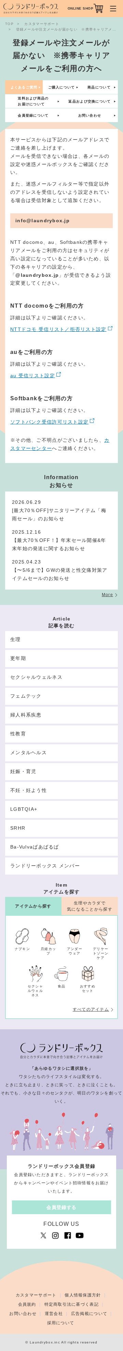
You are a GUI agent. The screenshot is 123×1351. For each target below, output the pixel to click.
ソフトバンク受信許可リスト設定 (49, 422)
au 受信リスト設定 (32, 375)
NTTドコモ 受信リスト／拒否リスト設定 (58, 329)
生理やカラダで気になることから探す (89, 906)
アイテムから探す (33, 906)
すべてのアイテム (91, 1009)
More (107, 594)
